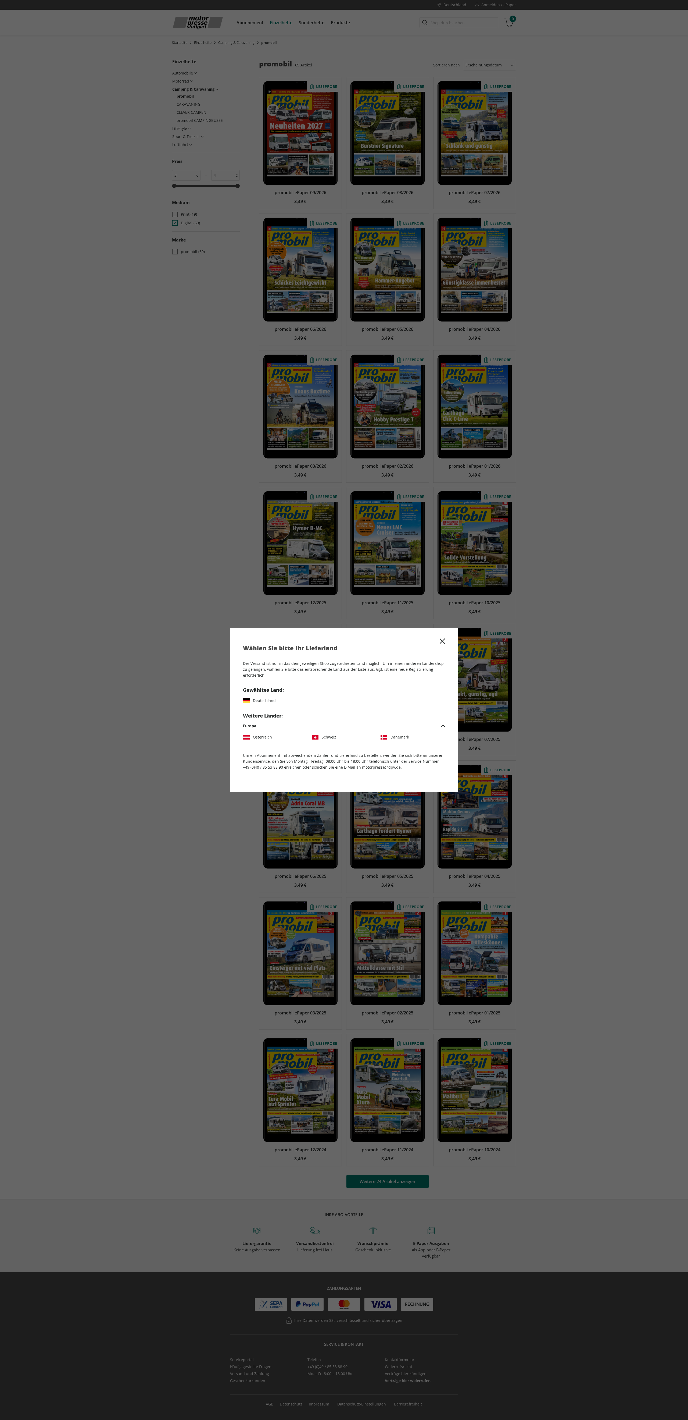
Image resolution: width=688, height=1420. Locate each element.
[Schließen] (442, 641)
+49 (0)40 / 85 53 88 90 (263, 767)
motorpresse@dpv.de (381, 767)
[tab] (344, 726)
